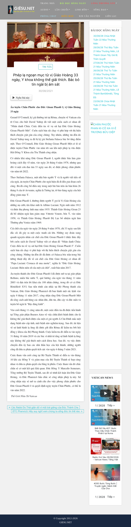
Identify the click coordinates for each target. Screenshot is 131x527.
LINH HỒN (81, 10)
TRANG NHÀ (47, 3)
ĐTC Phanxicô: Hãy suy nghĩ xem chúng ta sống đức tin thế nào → (47, 411)
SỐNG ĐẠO (100, 10)
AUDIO (44, 10)
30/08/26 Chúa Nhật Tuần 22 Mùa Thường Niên (104, 39)
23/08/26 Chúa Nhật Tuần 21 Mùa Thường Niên (104, 105)
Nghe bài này (23, 97)
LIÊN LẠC (111, 16)
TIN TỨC (47, 66)
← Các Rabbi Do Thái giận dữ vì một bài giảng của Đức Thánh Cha (43, 407)
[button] (111, 405)
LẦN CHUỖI (62, 10)
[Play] (105, 393)
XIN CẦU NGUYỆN (89, 16)
